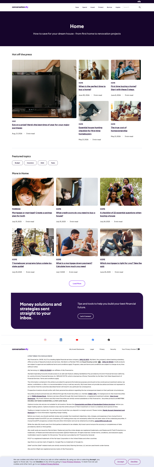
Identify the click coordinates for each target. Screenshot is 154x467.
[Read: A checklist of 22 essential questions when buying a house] (121, 192)
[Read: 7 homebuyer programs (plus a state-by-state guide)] (33, 242)
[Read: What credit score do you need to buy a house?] (77, 192)
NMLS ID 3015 (84, 359)
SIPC (95, 394)
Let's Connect (85, 316)
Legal (92, 349)
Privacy (102, 349)
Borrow (109, 7)
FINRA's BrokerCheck (39, 396)
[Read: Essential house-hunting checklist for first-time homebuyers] (94, 111)
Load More (77, 283)
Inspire (118, 7)
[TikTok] (108, 339)
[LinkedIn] (61, 339)
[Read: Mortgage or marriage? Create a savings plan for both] (33, 192)
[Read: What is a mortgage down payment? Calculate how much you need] (77, 242)
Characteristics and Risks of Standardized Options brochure (95, 404)
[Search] (139, 7)
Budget (17, 163)
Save (77, 7)
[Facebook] (93, 339)
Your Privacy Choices (129, 349)
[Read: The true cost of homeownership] (126, 111)
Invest (93, 7)
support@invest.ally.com (103, 421)
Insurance (30, 163)
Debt (42, 163)
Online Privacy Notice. (49, 464)
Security (113, 349)
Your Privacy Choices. (71, 462)
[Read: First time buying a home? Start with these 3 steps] (126, 70)
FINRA (90, 394)
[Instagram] (45, 339)
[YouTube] (77, 339)
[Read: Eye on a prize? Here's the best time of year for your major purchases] (44, 89)
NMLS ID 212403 (45, 370)
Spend (84, 7)
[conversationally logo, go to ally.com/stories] (20, 7)
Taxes (53, 163)
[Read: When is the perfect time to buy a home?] (94, 70)
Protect (100, 7)
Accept (120, 461)
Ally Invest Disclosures (76, 349)
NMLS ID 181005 (107, 362)
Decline (134, 461)
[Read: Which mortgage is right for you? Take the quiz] (121, 242)
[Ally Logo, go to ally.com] (139, 2)
